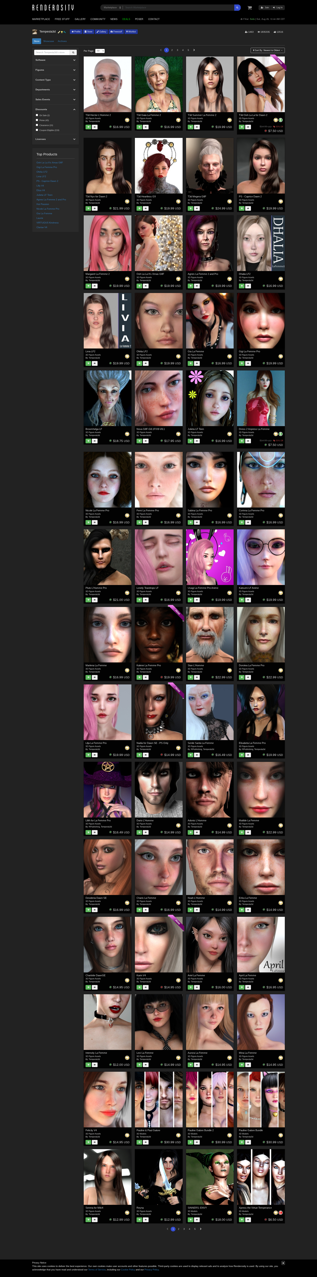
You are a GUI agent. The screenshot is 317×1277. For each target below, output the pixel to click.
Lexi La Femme (145, 1052)
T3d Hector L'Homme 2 (98, 115)
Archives (62, 41)
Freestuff (117, 31)
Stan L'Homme (196, 665)
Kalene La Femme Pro (149, 665)
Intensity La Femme (96, 1052)
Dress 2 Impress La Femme (254, 429)
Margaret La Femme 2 (98, 274)
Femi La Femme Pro (148, 510)
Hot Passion (42, 204)
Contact (154, 19)
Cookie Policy (128, 1269)
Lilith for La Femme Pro (98, 820)
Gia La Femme (44, 213)
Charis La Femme (146, 897)
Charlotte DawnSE (96, 975)
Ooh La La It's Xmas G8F (49, 162)
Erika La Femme (248, 897)
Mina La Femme (248, 1052)
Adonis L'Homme (197, 820)
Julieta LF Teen (44, 195)
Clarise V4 (41, 227)
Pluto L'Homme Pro (96, 587)
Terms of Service (97, 1269)
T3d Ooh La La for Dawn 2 (253, 115)
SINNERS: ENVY (197, 1207)
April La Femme (247, 975)
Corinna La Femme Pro (251, 510)
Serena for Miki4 (94, 1207)
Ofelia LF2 (41, 171)
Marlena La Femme (96, 665)
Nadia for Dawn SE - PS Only (152, 743)
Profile (77, 31)
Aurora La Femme (197, 1052)
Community (97, 19)
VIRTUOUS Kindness (47, 222)
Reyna (140, 1207)
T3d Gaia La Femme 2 (149, 115)
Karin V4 (141, 975)
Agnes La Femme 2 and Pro (51, 199)
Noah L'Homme (196, 897)
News (113, 19)
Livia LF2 (41, 176)
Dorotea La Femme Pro (251, 665)
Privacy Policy (151, 1269)
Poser (139, 19)
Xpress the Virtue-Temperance (255, 1207)
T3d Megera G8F (197, 196)
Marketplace (41, 19)
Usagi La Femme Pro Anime (203, 587)
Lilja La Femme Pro (96, 743)
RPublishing (196, 749)
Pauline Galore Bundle (251, 1130)
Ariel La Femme (196, 975)
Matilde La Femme (249, 820)
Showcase (48, 41)
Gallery (80, 19)
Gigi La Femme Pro (46, 167)
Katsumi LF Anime (249, 587)
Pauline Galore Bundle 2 (201, 1130)
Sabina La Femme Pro (200, 510)
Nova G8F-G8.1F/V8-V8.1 (151, 429)
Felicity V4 (91, 1130)
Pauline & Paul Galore (148, 1130)
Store (89, 31)
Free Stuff (62, 19)
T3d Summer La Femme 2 (202, 115)
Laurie (39, 218)
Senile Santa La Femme (201, 743)
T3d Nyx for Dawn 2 (96, 196)
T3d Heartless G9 (146, 196)
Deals (126, 19)
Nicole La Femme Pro (47, 208)
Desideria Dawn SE (96, 897)
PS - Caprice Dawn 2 (47, 181)
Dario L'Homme (145, 820)
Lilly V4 (40, 185)
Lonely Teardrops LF (147, 587)
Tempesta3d (94, 121)
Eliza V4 (40, 190)
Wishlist (132, 31)
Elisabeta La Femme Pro (252, 743)
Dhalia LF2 (244, 274)
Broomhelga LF (94, 429)
